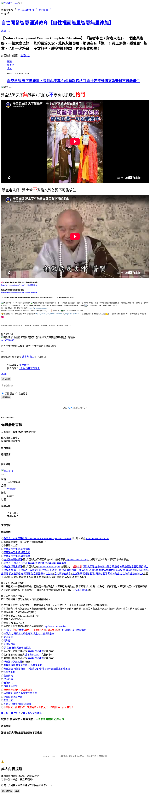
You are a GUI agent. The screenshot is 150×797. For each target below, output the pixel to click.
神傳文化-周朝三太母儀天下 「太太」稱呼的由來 (29, 633)
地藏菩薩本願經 (107, 570)
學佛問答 (71, 570)
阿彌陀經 (141, 570)
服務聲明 (103, 756)
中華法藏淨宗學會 (13, 697)
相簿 (9, 61)
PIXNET (53, 756)
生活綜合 (25, 55)
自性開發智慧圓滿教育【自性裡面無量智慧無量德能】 (57, 22)
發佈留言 (6, 397)
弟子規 (4, 713)
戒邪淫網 (8, 637)
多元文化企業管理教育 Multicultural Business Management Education (37, 538)
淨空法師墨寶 (11, 686)
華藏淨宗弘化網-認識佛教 (17, 549)
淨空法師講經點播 (13, 661)
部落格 (10, 65)
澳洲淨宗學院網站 (13, 559)
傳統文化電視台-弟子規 (42, 570)
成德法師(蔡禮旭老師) (83, 573)
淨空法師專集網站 (13, 566)
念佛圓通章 (39, 573)
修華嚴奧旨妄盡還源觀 (131, 566)
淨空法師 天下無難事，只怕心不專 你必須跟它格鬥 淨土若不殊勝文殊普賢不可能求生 (73, 81)
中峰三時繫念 (104, 566)
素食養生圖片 (23, 665)
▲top (3, 373)
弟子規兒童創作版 (32, 713)
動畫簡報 (8, 676)
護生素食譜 (9, 672)
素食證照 (8, 668)
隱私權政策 (91, 756)
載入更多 (6, 379)
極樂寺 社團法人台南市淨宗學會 (20, 563)
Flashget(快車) (81, 590)
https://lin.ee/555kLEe (73, 314)
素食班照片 (9, 665)
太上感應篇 (60, 570)
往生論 (49, 573)
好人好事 (8, 679)
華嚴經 (115, 566)
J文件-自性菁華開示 (29, 368)
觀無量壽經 (15, 573)
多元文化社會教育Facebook (17, 704)
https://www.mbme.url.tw (38, 308)
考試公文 (8, 700)
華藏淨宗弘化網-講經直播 (17, 552)
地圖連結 (66, 630)
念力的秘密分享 (62, 573)
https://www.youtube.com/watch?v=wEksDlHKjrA (19, 285)
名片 (9, 68)
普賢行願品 (27, 573)
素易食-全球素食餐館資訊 (17, 647)
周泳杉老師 (101, 573)
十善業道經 (82, 570)
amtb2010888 (7, 340)
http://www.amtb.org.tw (49, 566)
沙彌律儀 (93, 570)
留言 (32, 356)
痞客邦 (25, 356)
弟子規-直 (16, 713)
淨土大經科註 (20, 570)
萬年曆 (7, 640)
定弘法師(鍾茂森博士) (131, 573)
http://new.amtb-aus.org (77, 559)
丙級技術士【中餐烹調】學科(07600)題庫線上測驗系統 (41, 668)
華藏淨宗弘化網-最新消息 (17, 556)
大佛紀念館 (9, 644)
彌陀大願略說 (90, 566)
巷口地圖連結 (79, 630)
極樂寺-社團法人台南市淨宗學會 (20, 693)
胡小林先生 (114, 573)
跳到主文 (6, 31)
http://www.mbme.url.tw (97, 538)
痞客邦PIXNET (35, 651)
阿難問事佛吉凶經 (125, 570)
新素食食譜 (36, 665)
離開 (17, 791)
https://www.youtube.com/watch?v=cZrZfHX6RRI (19, 292)
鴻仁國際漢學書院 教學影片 (52, 563)
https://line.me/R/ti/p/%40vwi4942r (48, 314)
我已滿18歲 (7, 791)
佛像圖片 (8, 683)
